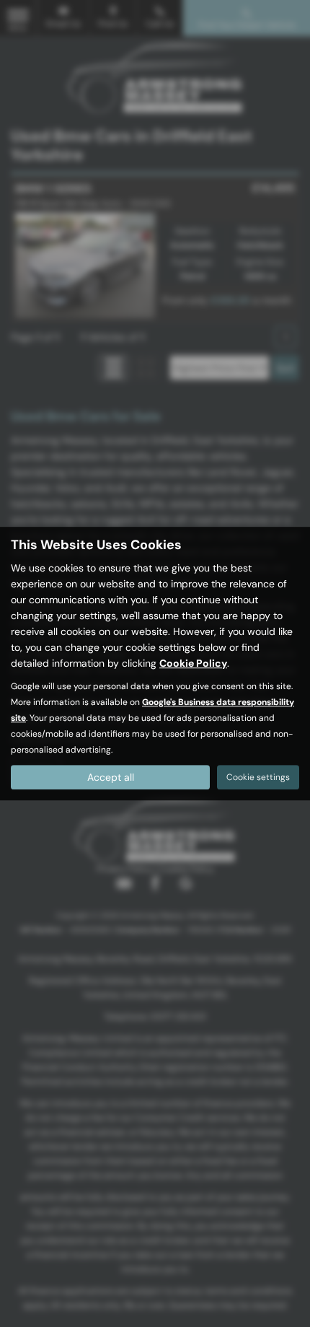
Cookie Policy (193, 663)
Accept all (110, 777)
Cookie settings (258, 777)
